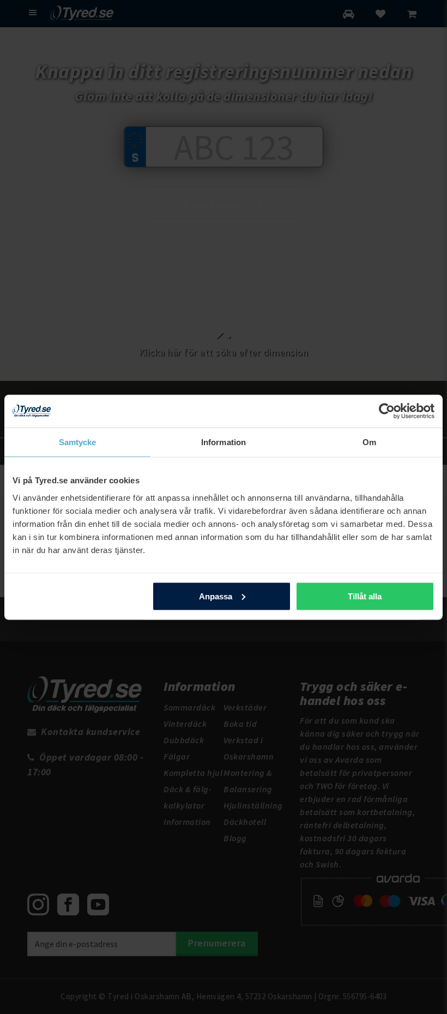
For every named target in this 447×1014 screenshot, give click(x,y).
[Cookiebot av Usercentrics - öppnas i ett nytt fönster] (386, 411)
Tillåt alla (365, 595)
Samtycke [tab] (77, 441)
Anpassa (215, 595)
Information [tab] (223, 441)
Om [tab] (369, 441)
